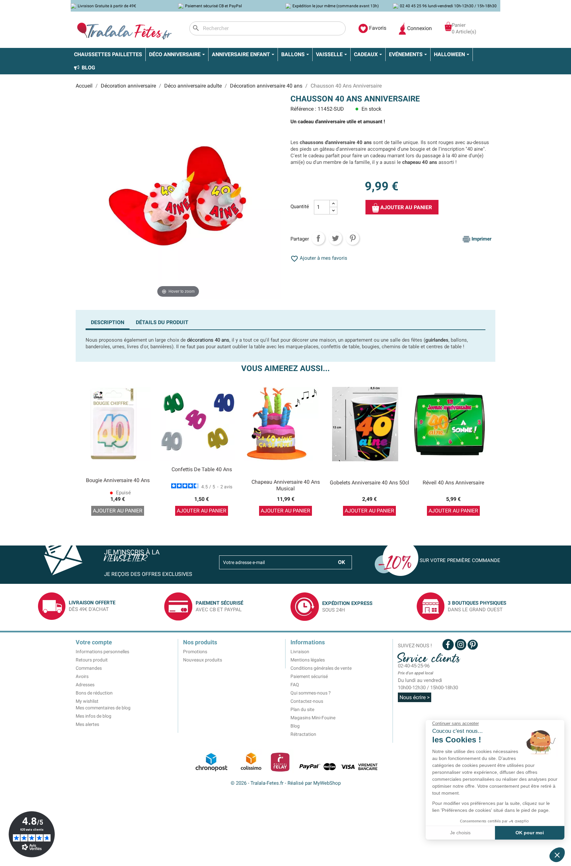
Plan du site (302, 709)
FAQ (294, 684)
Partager (318, 238)
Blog (295, 726)
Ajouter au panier (405, 207)
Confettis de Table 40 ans (201, 469)
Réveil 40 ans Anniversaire (453, 482)
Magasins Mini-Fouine (312, 717)
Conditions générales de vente (321, 668)
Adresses (85, 684)
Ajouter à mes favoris (318, 258)
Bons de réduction (94, 693)
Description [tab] (107, 322)
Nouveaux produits (202, 659)
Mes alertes (87, 724)
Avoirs (82, 676)
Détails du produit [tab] (162, 322)
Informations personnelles (102, 651)
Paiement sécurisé (309, 676)
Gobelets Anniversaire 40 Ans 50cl (369, 482)
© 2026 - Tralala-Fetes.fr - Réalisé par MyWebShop (286, 783)
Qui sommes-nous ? (310, 693)
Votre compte (94, 642)
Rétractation (303, 734)
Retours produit (92, 659)
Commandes (89, 668)
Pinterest (352, 238)
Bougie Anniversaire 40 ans (118, 480)
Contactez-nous (306, 701)
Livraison (299, 651)
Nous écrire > (415, 697)
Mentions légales (307, 659)
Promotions (195, 651)
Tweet (335, 238)
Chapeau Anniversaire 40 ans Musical (285, 485)
